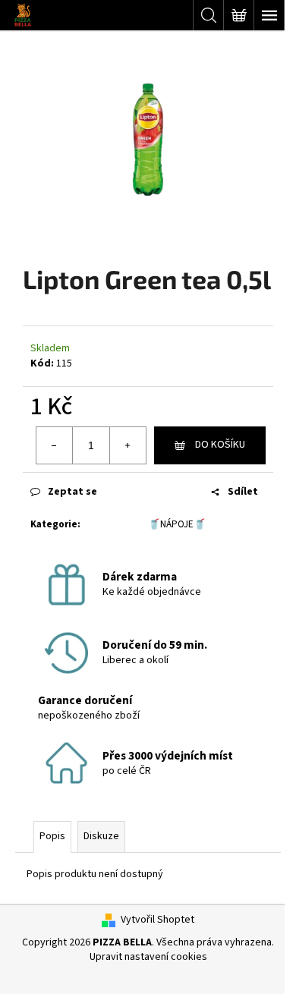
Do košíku (220, 444)
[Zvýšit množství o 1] (127, 445)
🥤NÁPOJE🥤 (177, 524)
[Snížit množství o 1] (54, 445)
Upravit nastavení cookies (148, 956)
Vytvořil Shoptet (157, 920)
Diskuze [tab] (101, 836)
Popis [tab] (52, 836)
